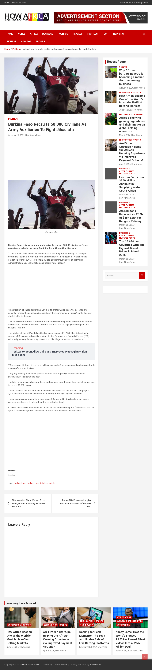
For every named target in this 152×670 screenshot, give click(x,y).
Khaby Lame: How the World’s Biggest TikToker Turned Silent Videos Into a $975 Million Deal (130, 639)
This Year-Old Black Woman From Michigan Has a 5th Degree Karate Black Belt (28, 503)
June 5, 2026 (125, 110)
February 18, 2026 (87, 647)
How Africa (139, 88)
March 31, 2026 (126, 194)
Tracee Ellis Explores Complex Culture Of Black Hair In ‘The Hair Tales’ (75, 503)
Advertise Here (126, 2)
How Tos (26, 41)
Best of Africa (124, 617)
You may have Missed (21, 603)
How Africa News (33, 135)
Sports (40, 41)
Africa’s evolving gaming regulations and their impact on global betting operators (132, 124)
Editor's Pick (125, 92)
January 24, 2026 (124, 650)
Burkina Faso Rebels (36, 483)
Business (47, 34)
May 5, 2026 (124, 135)
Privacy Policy (142, 2)
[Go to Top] (145, 657)
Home (10, 34)
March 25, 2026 (126, 259)
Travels (77, 34)
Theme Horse (60, 664)
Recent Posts (116, 61)
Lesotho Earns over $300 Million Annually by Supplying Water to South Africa (131, 183)
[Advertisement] (51, 159)
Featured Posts (127, 114)
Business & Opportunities (126, 170)
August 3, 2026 (126, 88)
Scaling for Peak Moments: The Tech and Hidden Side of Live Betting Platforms (94, 637)
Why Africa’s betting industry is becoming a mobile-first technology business (132, 77)
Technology (86, 625)
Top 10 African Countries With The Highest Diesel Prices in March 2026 (131, 248)
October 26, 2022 (16, 135)
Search (142, 275)
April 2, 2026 (125, 164)
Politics (63, 34)
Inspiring (118, 34)
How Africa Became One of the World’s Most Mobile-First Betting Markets (132, 101)
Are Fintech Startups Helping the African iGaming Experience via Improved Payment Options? (132, 152)
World (22, 34)
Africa (34, 34)
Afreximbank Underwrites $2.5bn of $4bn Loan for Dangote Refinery (131, 216)
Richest (11, 41)
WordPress (95, 664)
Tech (105, 34)
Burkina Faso (20, 483)
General (123, 67)
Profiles (92, 34)
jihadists (51, 483)
